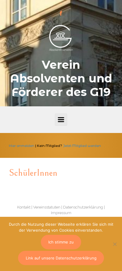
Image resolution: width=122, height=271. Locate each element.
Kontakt (23, 207)
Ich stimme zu (61, 242)
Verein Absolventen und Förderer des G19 (61, 78)
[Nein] (115, 244)
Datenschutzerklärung (83, 207)
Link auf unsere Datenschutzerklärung (61, 258)
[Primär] (61, 119)
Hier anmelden (21, 146)
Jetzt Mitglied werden (82, 146)
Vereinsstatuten (46, 207)
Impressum (61, 213)
